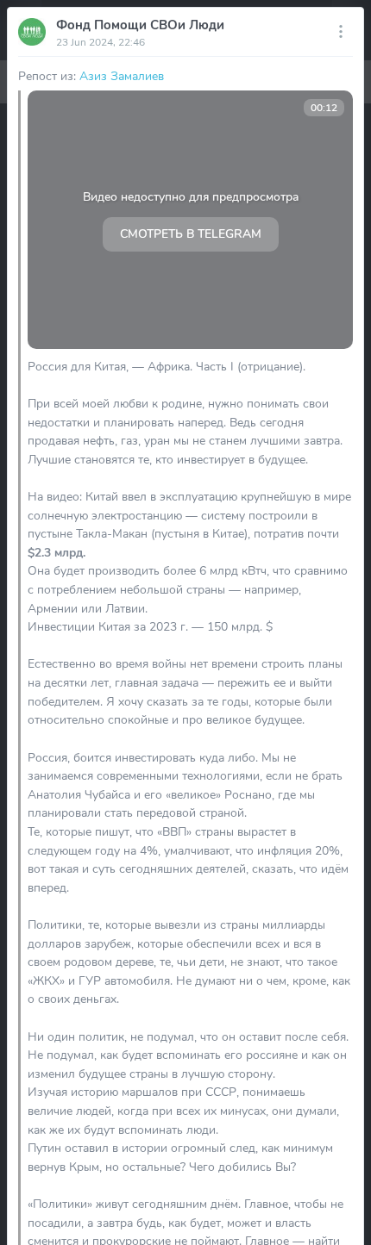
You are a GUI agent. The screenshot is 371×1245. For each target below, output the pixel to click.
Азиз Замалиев (121, 75)
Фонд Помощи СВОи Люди (140, 25)
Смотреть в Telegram (190, 234)
